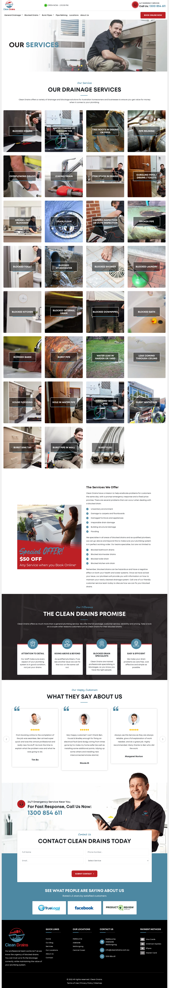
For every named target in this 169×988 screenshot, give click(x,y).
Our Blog (49, 943)
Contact (49, 958)
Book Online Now (153, 15)
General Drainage (12, 15)
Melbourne (77, 939)
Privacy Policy (86, 983)
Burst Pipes (47, 15)
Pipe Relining (61, 15)
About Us (84, 15)
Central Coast (79, 950)
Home (48, 939)
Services (49, 946)
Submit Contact (83, 874)
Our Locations (52, 950)
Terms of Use (73, 983)
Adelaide (76, 943)
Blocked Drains (31, 15)
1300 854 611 (157, 6)
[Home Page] (16, 937)
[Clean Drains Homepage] (9, 5)
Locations (74, 15)
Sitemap (98, 983)
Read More (8, 143)
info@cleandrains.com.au (117, 950)
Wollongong (78, 946)
